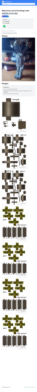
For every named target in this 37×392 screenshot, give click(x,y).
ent (9, 13)
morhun (8, 19)
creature (15, 13)
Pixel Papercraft (8, 1)
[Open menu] (34, 1)
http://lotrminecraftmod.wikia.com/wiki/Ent (9, 33)
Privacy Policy (33, 387)
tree (12, 13)
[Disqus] (18, 366)
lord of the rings (5, 13)
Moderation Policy (27, 387)
